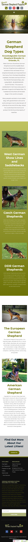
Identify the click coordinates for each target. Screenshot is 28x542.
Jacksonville (21, 492)
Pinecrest (4, 492)
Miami (3, 485)
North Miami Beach (12, 496)
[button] (14, 12)
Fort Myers (8, 490)
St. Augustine (9, 503)
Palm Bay (8, 500)
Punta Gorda (14, 492)
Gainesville (4, 505)
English (17, 540)
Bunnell (17, 502)
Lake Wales (16, 505)
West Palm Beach (12, 488)
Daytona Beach (10, 502)
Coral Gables (14, 487)
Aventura (4, 494)
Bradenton (20, 496)
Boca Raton (21, 488)
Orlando (4, 487)
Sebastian (13, 500)
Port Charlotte (17, 494)
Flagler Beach (16, 503)
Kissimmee (10, 498)
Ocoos (18, 538)
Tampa (15, 485)
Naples (13, 490)
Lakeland (4, 498)
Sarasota (8, 487)
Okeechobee (22, 505)
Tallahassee (21, 487)
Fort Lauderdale (9, 485)
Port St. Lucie (18, 490)
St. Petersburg (21, 485)
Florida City (4, 488)
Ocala (8, 492)
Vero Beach (20, 500)
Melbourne (16, 498)
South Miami (10, 494)
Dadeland (4, 496)
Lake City (10, 505)
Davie (3, 490)
